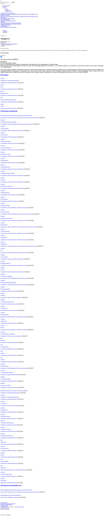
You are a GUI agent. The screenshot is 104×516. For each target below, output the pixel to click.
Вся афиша (2, 14)
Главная (4, 30)
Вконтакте (2, 15)
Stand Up (22, 14)
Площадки (5, 6)
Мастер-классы (35, 14)
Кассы (6, 8)
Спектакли (7, 14)
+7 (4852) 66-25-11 (4, 13)
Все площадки (3, 17)
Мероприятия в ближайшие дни (10, 485)
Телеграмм (7, 15)
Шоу (19, 14)
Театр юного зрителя (4, 43)
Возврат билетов (8, 11)
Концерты (12, 14)
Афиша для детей (27, 14)
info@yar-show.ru (11, 13)
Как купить (2, 504)
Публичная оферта (4, 505)
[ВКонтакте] (1, 57)
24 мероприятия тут (13, 43)
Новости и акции (6, 5)
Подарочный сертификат (10, 503)
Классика (16, 14)
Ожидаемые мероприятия (8, 111)
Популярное (4, 75)
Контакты (7, 10)
